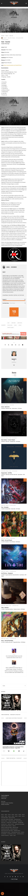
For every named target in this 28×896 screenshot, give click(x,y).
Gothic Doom (10, 325)
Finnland (9, 822)
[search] (25, 685)
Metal (14, 825)
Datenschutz (21, 873)
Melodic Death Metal (7, 825)
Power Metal (17, 830)
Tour (11, 835)
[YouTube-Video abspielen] (14, 254)
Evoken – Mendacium (5, 607)
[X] (7, 876)
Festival (4, 822)
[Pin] (12, 344)
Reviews (13, 37)
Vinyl (10, 437)
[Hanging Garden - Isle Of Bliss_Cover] (14, 456)
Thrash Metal (20, 833)
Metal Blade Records (7, 827)
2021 (6, 816)
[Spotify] (15, 876)
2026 (24, 816)
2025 (20, 816)
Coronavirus (17, 819)
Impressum (16, 873)
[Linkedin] (12, 876)
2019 (24, 814)
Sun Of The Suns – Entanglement (7, 573)
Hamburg (15, 822)
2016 (13, 814)
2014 (6, 814)
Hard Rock (4, 824)
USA (15, 835)
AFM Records (5, 817)
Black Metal (12, 817)
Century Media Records (7, 819)
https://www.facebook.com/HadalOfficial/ (13, 65)
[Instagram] (10, 876)
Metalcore (15, 827)
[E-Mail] (15, 344)
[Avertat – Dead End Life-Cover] (14, 390)
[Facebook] (5, 876)
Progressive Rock (16, 832)
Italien (20, 325)
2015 (10, 814)
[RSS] (18, 876)
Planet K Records (11, 327)
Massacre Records (19, 824)
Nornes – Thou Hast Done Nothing (7, 640)
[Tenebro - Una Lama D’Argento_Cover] (14, 524)
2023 (13, 816)
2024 (17, 816)
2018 (20, 814)
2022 (10, 816)
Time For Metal (5, 835)
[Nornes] (14, 624)
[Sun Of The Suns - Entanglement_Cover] (14, 557)
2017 (17, 814)
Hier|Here (11, 802)
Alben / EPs (10, 37)
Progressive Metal (6, 832)
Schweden (4, 833)
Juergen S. (5, 37)
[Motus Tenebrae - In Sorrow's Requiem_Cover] (14, 423)
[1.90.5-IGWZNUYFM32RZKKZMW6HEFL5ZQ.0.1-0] (14, 591)
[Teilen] (19, 344)
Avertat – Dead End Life (5, 406)
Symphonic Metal (12, 833)
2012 (3, 814)
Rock (23, 832)
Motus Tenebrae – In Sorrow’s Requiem (8, 439)
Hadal (16, 325)
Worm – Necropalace (4, 507)
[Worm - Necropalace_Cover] (14, 491)
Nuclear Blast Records (7, 830)
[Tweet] (8, 344)
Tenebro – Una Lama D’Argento (6, 540)
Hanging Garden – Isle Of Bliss (6, 472)
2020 (3, 816)
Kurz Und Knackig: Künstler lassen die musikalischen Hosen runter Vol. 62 (14, 656)
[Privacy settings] (2, 893)
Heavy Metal (11, 824)
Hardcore (21, 822)
